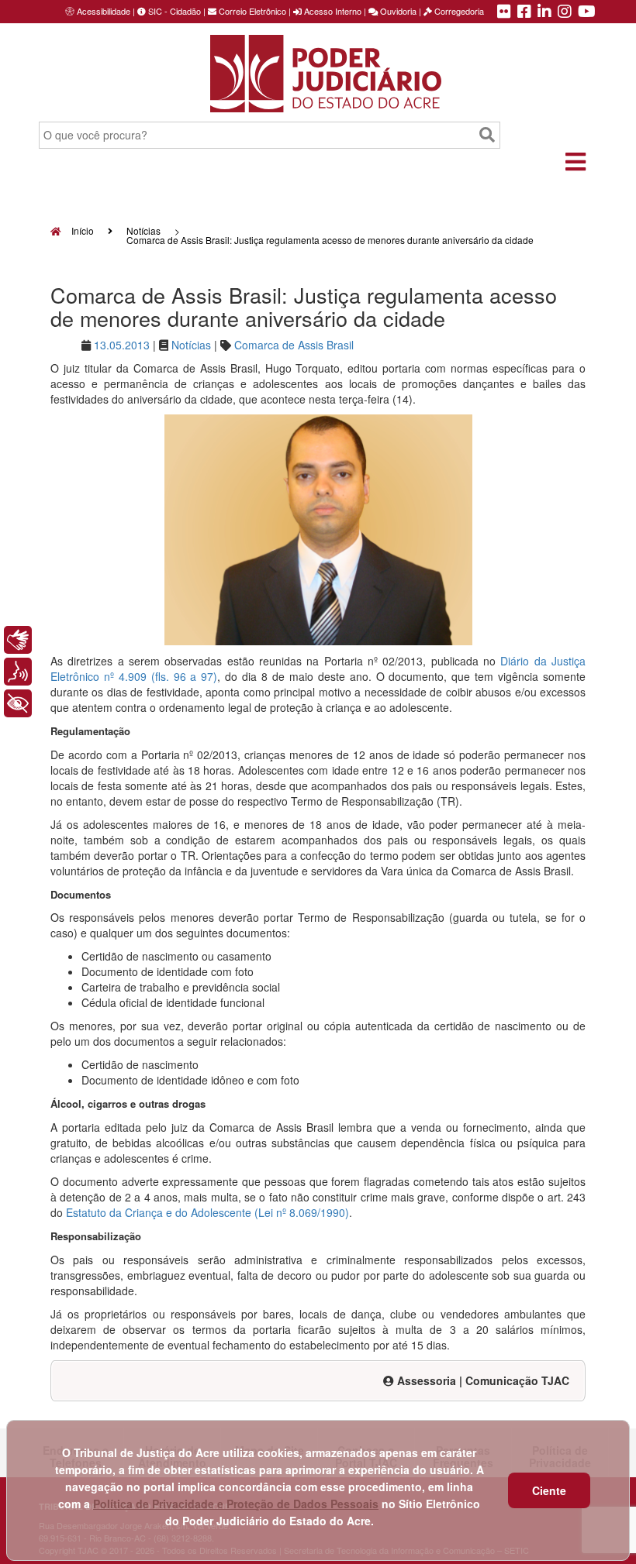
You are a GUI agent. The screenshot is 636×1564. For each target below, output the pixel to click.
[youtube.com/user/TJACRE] (586, 12)
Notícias (143, 230)
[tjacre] (544, 12)
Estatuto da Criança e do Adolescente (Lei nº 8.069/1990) (207, 1212)
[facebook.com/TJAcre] (524, 12)
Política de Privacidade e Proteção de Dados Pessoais (235, 1503)
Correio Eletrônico (251, 11)
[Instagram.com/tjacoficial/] (564, 12)
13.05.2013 (122, 344)
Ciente (549, 1490)
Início (81, 230)
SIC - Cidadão (173, 11)
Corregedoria (458, 11)
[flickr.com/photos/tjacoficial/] (504, 12)
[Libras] (18, 640)
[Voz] (18, 672)
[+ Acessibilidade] (18, 703)
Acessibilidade (103, 11)
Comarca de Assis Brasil (294, 344)
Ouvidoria (397, 11)
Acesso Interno (331, 11)
